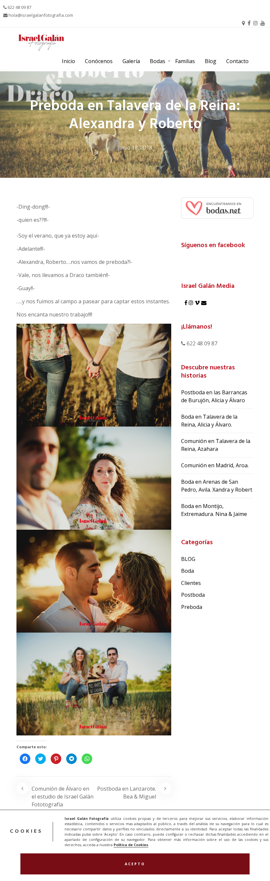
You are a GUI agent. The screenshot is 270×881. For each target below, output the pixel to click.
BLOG (188, 559)
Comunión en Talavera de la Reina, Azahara (215, 444)
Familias (185, 61)
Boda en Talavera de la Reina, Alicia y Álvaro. (209, 420)
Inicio (68, 61)
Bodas (157, 61)
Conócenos (99, 61)
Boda (187, 570)
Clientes (191, 583)
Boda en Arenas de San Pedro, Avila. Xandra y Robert (216, 485)
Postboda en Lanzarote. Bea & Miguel (126, 792)
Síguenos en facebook (213, 245)
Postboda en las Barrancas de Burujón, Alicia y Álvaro (214, 396)
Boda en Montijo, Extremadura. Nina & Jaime (214, 510)
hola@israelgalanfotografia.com (40, 15)
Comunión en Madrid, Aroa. (215, 465)
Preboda (191, 607)
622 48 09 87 (19, 7)
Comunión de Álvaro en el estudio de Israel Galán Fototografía (63, 796)
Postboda (193, 594)
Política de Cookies (131, 845)
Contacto (237, 61)
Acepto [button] (135, 864)
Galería (131, 61)
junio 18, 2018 (135, 147)
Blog (210, 61)
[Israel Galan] (217, 207)
